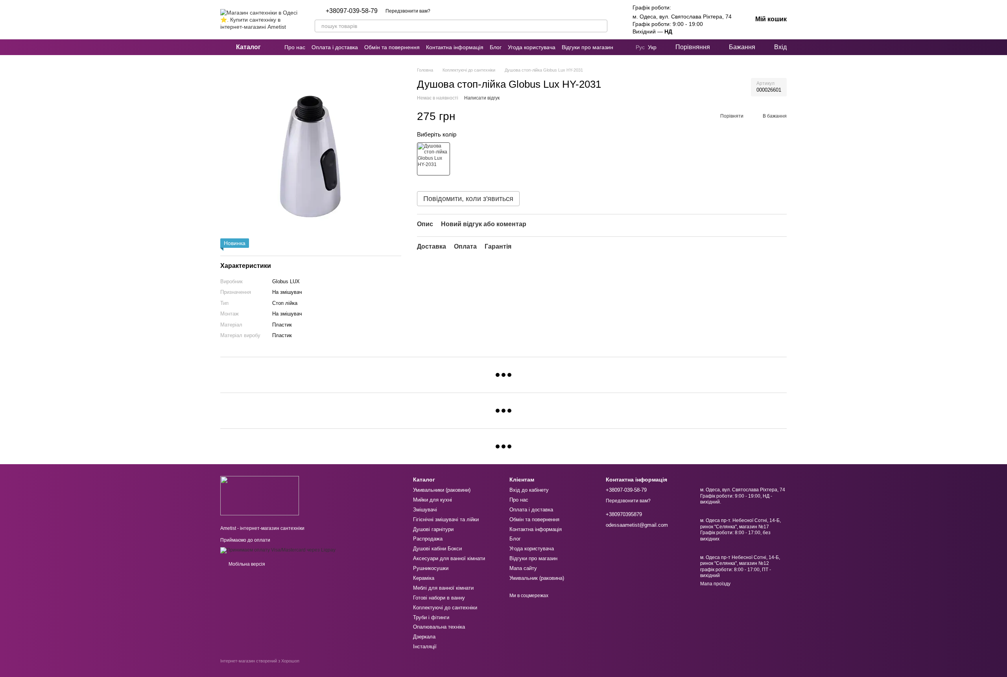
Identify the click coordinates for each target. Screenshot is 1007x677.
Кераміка (423, 578)
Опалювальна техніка (439, 627)
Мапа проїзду (715, 584)
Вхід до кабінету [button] (529, 490)
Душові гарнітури (433, 529)
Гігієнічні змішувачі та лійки (446, 519)
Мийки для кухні (432, 500)
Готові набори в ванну (439, 598)
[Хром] (433, 158)
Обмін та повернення (392, 47)
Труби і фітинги (431, 617)
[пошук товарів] (601, 26)
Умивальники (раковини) (441, 490)
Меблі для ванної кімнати (443, 588)
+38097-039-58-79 (352, 11)
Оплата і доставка (335, 47)
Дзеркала (424, 637)
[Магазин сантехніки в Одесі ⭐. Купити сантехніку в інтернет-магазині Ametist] (259, 495)
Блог (496, 47)
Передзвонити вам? (407, 11)
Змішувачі (425, 510)
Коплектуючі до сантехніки (445, 608)
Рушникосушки (430, 568)
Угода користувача (531, 47)
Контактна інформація (454, 47)
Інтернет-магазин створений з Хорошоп (259, 661)
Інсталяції (425, 646)
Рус (640, 47)
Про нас (294, 47)
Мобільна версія (246, 564)
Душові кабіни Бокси (437, 549)
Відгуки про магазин (587, 47)
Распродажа (428, 539)
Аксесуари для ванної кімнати (449, 558)
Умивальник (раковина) (536, 578)
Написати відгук (482, 98)
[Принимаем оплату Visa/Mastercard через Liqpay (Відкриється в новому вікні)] (278, 550)
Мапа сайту (523, 568)
